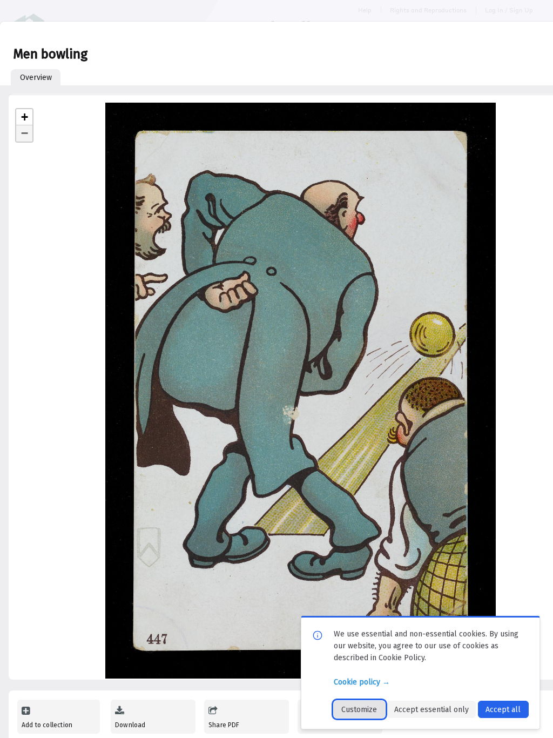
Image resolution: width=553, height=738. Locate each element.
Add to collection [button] (47, 725)
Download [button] (130, 725)
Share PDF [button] (224, 725)
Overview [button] (36, 77)
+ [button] (24, 117)
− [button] (24, 133)
